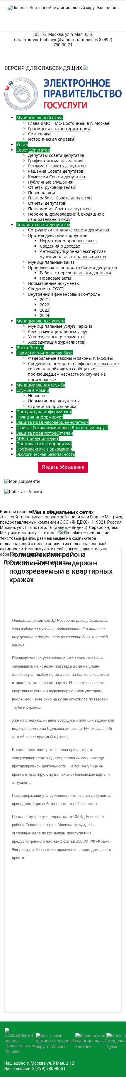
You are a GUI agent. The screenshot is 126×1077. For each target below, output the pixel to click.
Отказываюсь (52, 562)
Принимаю (16, 562)
